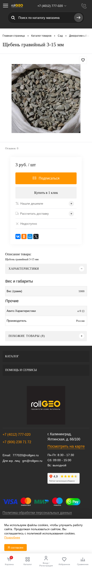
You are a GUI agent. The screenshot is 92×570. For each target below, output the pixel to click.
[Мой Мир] (30, 236)
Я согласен (15, 547)
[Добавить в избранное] (83, 60)
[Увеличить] (46, 98)
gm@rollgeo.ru (32, 460)
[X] (36, 236)
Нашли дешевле (31, 203)
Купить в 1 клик (46, 192)
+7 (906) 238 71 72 (17, 442)
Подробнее (12, 537)
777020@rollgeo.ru (26, 455)
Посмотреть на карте (66, 446)
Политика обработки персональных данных (37, 513)
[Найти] (78, 17)
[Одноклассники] (24, 236)
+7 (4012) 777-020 (17, 434)
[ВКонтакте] (18, 236)
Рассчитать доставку (34, 213)
